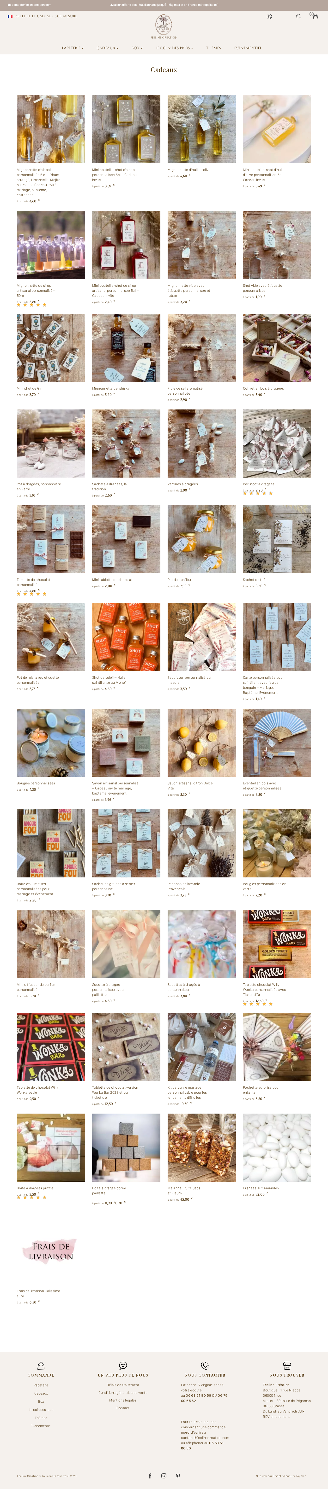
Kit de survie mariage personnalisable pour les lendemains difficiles (187, 1092)
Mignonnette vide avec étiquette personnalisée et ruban (189, 290)
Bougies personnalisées (36, 783)
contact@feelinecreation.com (31, 4)
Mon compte (270, 16)
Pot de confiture (181, 580)
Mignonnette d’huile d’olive (189, 170)
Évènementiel (247, 48)
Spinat (277, 1476)
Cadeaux (106, 48)
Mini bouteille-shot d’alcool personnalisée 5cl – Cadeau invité (114, 175)
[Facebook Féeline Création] (150, 1476)
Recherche (300, 16)
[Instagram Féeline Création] (164, 1476)
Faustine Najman (295, 1476)
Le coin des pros (173, 48)
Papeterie (71, 48)
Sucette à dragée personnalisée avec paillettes (108, 989)
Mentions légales (123, 1400)
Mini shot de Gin (29, 388)
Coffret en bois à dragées (263, 388)
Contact (122, 1408)
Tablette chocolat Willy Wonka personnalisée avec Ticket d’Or (264, 989)
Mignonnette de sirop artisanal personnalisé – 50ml (36, 290)
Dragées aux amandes (261, 1188)
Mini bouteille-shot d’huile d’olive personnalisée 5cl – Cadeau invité (264, 175)
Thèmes (213, 48)
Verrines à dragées (183, 484)
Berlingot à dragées (259, 484)
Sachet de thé (254, 580)
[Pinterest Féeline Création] (177, 1476)
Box (135, 48)
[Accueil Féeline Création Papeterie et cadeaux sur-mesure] (164, 26)
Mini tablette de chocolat (112, 580)
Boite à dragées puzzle (35, 1188)
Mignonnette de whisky (110, 388)
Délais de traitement (123, 1385)
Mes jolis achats (316, 16)
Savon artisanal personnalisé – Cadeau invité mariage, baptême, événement (115, 788)
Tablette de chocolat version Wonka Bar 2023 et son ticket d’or (115, 1092)
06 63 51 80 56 (199, 1395)
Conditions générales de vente (122, 1392)
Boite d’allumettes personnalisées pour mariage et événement (35, 889)
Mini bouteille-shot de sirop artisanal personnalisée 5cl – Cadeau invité (115, 290)
